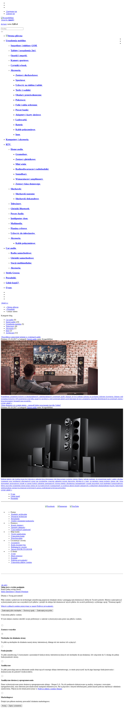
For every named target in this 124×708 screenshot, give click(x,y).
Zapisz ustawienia (15, 706)
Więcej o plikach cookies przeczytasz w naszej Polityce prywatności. (27, 606)
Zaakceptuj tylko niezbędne (11, 610)
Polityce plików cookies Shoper (50, 689)
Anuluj (4, 706)
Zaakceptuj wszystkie (44, 610)
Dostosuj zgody (29, 610)
